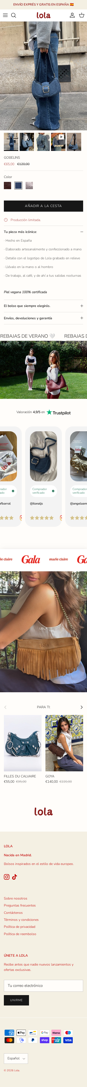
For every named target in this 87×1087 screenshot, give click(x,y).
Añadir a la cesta (43, 206)
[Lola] (43, 15)
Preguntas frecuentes (20, 905)
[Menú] (5, 15)
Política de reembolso (20, 934)
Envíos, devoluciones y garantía (28, 318)
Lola (16, 1070)
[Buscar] (16, 15)
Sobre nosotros (15, 898)
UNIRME (16, 1000)
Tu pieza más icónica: (20, 232)
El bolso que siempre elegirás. (27, 306)
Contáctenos (13, 912)
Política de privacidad (19, 926)
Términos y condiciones (21, 919)
